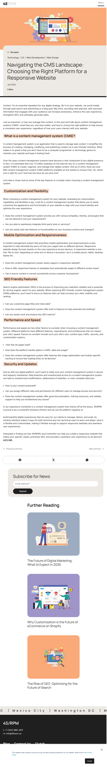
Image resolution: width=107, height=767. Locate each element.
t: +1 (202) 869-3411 (13, 730)
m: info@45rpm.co (12, 733)
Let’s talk (7, 440)
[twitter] (53, 460)
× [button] (101, 749)
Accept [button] (89, 761)
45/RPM (11, 723)
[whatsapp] (87, 460)
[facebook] (20, 460)
